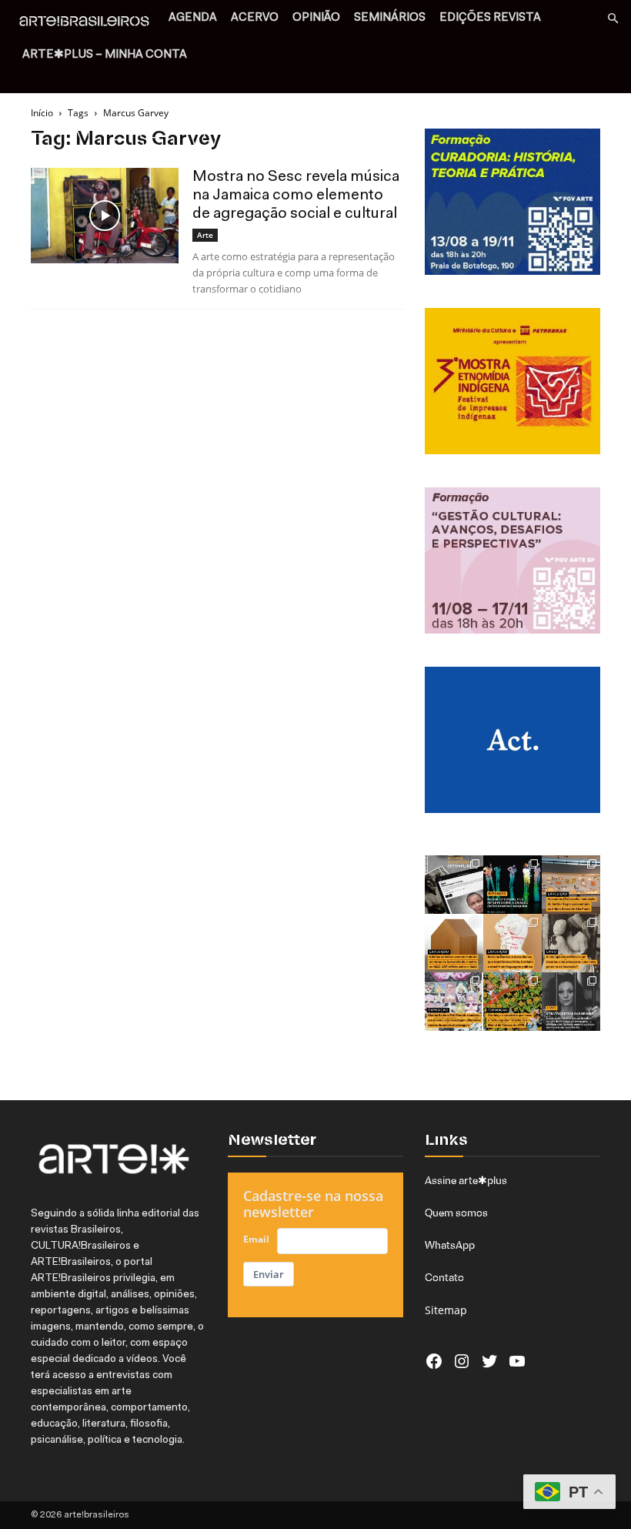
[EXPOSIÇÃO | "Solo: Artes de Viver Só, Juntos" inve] (454, 943)
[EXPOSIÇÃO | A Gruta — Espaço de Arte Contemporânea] (454, 1001)
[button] (612, 19)
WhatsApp (450, 1245)
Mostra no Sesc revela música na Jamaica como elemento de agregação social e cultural (295, 195)
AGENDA (193, 18)
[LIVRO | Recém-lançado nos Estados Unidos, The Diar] (571, 1001)
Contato (444, 1277)
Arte (205, 234)
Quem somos (456, 1213)
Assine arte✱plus (466, 1180)
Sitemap (446, 1310)
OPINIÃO (316, 18)
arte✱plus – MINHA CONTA (104, 55)
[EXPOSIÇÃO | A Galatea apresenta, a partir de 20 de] (512, 1001)
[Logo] (88, 23)
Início (42, 112)
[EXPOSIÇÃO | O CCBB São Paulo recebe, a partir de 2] (512, 943)
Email (256, 1239)
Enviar (268, 1274)
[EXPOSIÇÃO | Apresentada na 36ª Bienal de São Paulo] (571, 884)
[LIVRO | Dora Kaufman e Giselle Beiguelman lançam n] (571, 943)
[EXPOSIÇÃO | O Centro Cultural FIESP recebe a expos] (512, 884)
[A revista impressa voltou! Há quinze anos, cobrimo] (454, 884)
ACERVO (255, 18)
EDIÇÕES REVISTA (490, 18)
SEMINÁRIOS (390, 18)
